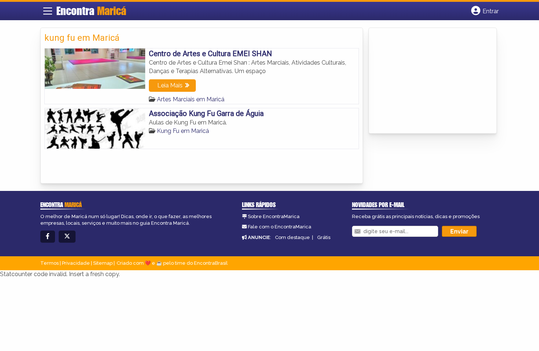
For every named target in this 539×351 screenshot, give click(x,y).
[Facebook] (47, 237)
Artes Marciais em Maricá (190, 99)
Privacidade (76, 263)
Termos (49, 263)
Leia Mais (170, 85)
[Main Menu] (47, 11)
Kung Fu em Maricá (183, 130)
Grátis (323, 237)
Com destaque (292, 237)
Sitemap (103, 263)
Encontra (91, 10)
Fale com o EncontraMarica (279, 226)
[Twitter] (67, 237)
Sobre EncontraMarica (274, 216)
